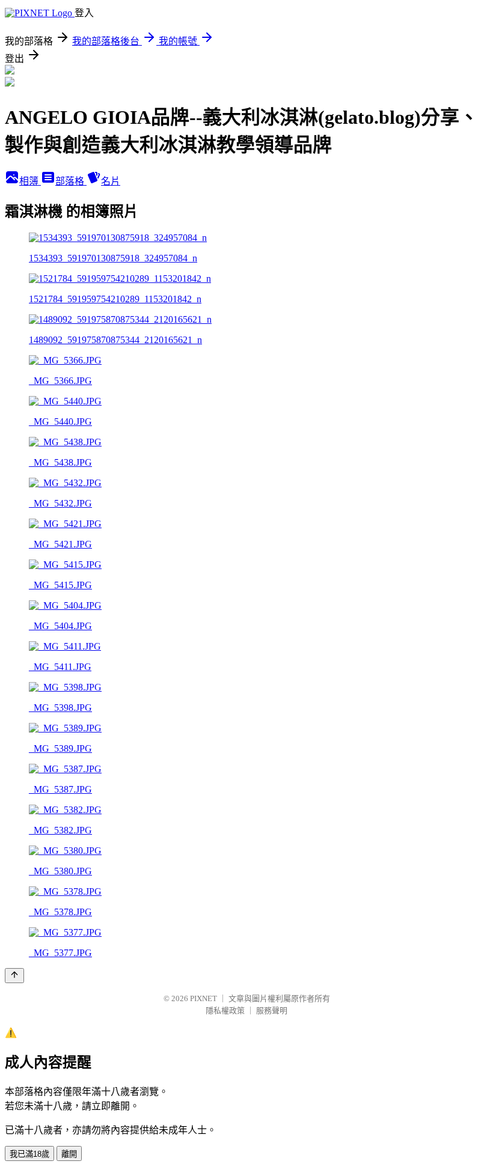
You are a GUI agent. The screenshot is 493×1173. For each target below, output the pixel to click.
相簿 (30, 181)
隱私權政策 (225, 1010)
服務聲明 (271, 1010)
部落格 (71, 181)
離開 (69, 1154)
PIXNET (203, 998)
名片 (110, 181)
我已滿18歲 (29, 1154)
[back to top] (14, 975)
